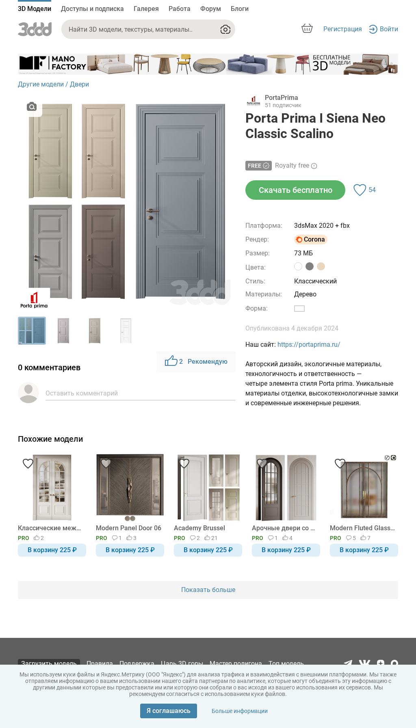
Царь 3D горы (182, 664)
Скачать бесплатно (295, 190)
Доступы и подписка (92, 9)
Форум (210, 9)
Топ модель (286, 664)
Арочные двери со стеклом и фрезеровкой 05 (284, 528)
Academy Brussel (199, 528)
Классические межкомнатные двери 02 (50, 528)
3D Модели (34, 9)
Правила (100, 664)
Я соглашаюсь (169, 711)
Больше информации (240, 711)
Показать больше (208, 590)
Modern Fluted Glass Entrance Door (362, 528)
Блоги (240, 9)
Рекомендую (203, 361)
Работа (180, 9)
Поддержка (136, 664)
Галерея (146, 9)
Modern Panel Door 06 (128, 528)
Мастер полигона (236, 664)
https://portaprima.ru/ (308, 344)
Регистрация (342, 29)
